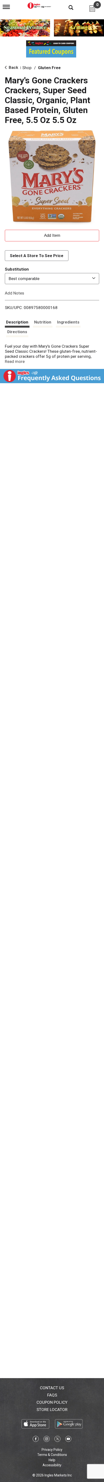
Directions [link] (17, 331)
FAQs (52, 1395)
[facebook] (36, 1440)
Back (13, 67)
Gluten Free (49, 67)
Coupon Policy (52, 1402)
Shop (26, 67)
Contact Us (52, 1387)
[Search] (67, 7)
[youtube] (68, 1440)
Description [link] (17, 322)
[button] (52, 234)
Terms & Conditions (52, 1455)
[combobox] (52, 278)
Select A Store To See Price (36, 255)
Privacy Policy (52, 1450)
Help (52, 1460)
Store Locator (52, 1409)
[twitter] (57, 1440)
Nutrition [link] (42, 322)
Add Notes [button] (14, 292)
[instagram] (47, 1440)
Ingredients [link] (68, 322)
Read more (15, 361)
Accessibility (52, 1465)
